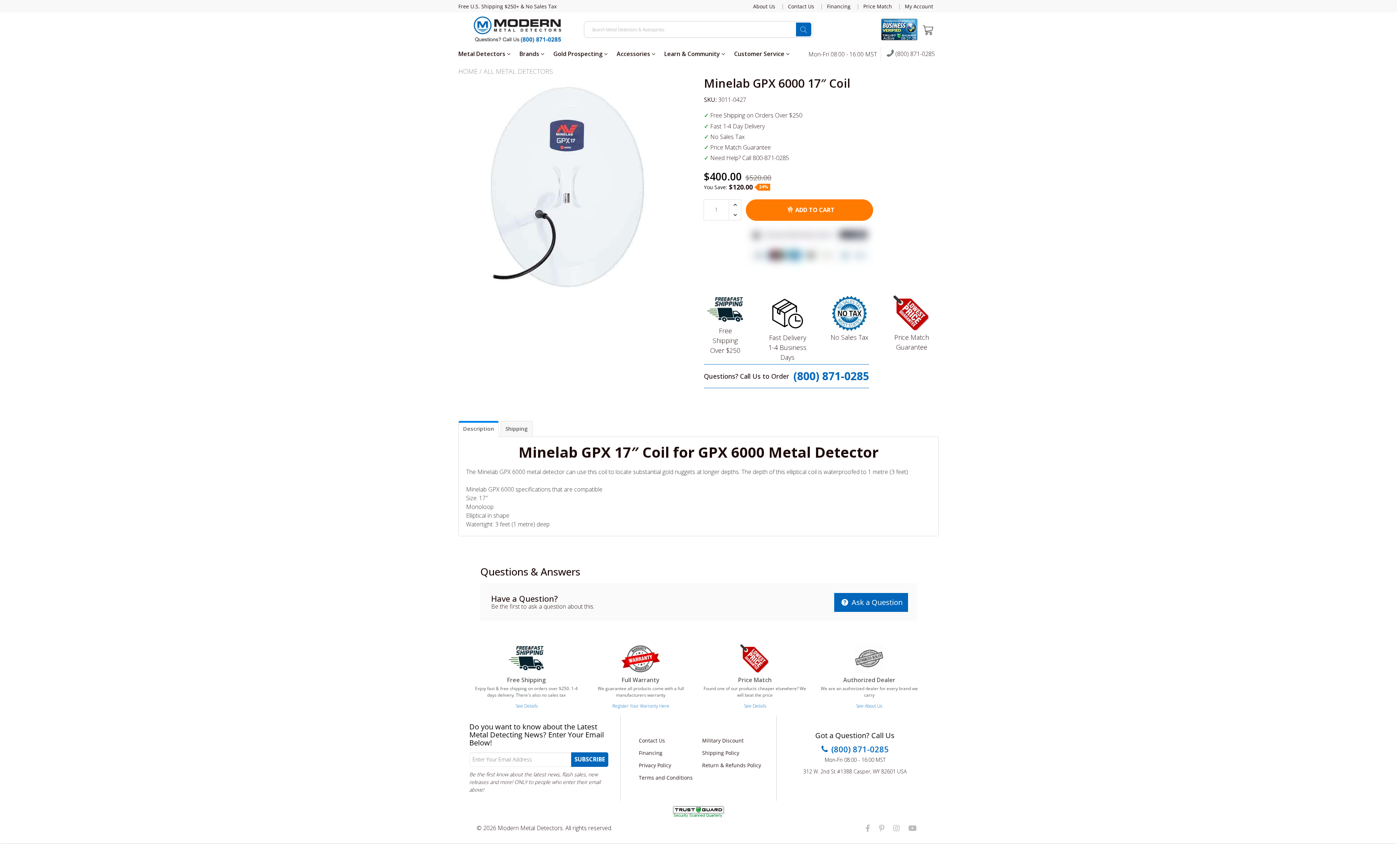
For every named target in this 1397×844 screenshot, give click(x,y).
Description (478, 428)
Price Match (877, 6)
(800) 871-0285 (914, 54)
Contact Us (801, 6)
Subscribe (589, 759)
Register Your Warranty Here (640, 706)
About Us (764, 6)
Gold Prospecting (578, 54)
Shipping (516, 428)
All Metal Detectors (518, 71)
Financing (839, 6)
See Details (527, 706)
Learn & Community (692, 54)
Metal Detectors (482, 54)
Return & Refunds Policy (731, 765)
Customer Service (760, 54)
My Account (919, 6)
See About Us (869, 706)
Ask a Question (876, 602)
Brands (530, 54)
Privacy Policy (655, 765)
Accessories (634, 54)
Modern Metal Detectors (530, 828)
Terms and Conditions (666, 777)
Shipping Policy (720, 752)
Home (468, 71)
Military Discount (723, 740)
